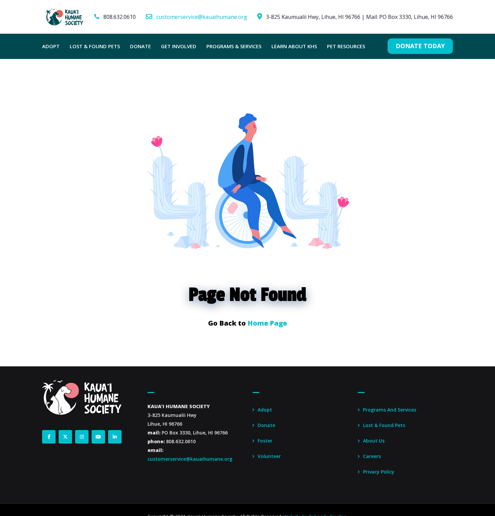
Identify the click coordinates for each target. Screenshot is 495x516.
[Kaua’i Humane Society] (64, 17)
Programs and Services (389, 409)
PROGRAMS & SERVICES (233, 46)
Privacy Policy (378, 471)
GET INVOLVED (178, 46)
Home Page (267, 323)
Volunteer (269, 456)
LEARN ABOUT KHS (294, 46)
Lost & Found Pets (384, 425)
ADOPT (51, 46)
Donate (266, 425)
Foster (265, 440)
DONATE (140, 46)
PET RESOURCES (346, 46)
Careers (372, 456)
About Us (374, 440)
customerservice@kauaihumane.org (201, 17)
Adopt (265, 409)
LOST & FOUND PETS (95, 46)
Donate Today (420, 46)
